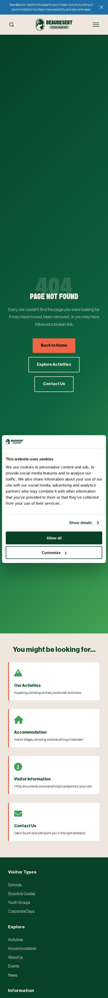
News (12, 975)
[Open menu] (96, 25)
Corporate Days (21, 911)
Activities (15, 940)
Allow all (54, 538)
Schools (15, 885)
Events (13, 966)
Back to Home (54, 345)
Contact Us (54, 384)
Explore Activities (54, 365)
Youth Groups (19, 903)
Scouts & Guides (21, 894)
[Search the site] (11, 24)
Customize (51, 552)
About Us (15, 957)
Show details (80, 523)
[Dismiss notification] (101, 7)
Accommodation (22, 949)
